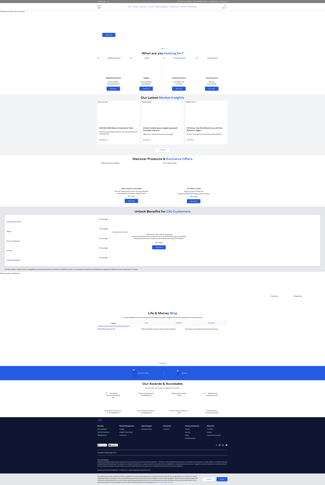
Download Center (146, 429)
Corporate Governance (214, 435)
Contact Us (224, 1)
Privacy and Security (192, 426)
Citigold (121, 429)
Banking (135, 7)
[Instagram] (220, 445)
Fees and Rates (102, 429)
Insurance (151, 7)
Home (129, 7)
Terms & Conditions (103, 432)
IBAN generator (102, 435)
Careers (209, 432)
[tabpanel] (163, 344)
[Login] (225, 6)
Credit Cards (143, 7)
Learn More (162, 363)
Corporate (183, 7)
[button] (158, 48)
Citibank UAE (101, 1)
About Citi (210, 426)
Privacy (187, 429)
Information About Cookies (164, 482)
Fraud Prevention (190, 438)
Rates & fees (214, 1)
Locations (166, 429)
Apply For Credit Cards (200, 1)
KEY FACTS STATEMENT (185, 1)
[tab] (135, 7)
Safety (187, 435)
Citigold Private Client (126, 432)
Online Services (174, 7)
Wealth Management (162, 7)
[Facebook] (216, 445)
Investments (123, 435)
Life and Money (192, 7)
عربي (108, 1)
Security (187, 432)
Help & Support (146, 426)
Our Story (210, 429)
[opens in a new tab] (162, 344)
